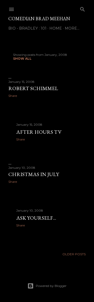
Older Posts (74, 254)
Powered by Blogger (51, 286)
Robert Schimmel (33, 88)
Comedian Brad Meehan (39, 19)
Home (55, 28)
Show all (22, 59)
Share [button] (12, 96)
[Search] (82, 8)
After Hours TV (38, 132)
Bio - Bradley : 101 (27, 28)
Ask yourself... (36, 217)
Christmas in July (33, 174)
